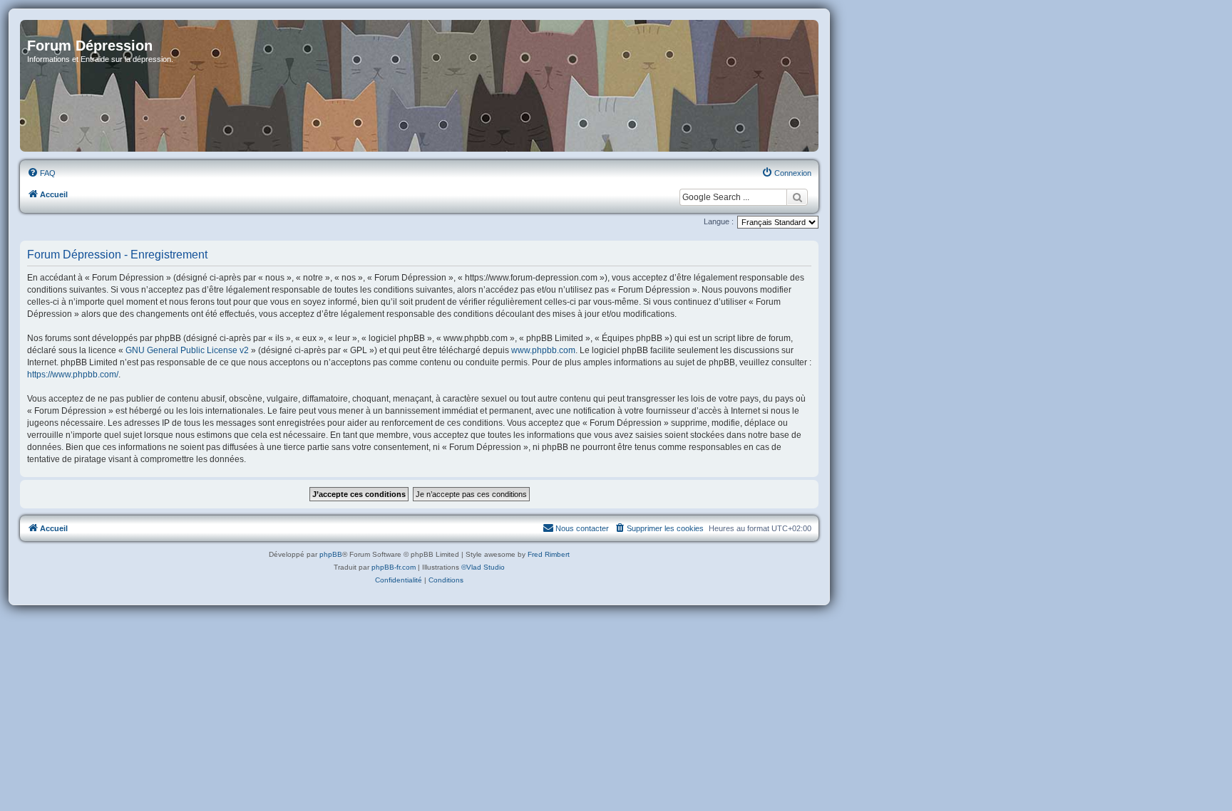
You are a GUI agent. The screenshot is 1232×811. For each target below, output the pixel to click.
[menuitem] (41, 173)
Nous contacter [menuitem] (582, 528)
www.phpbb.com (543, 350)
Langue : (719, 221)
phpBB (330, 554)
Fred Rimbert (549, 554)
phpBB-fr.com (393, 567)
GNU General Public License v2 (187, 350)
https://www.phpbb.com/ (72, 375)
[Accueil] (419, 86)
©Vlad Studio (483, 567)
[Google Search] (797, 197)
